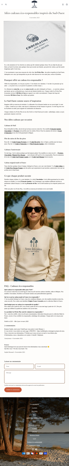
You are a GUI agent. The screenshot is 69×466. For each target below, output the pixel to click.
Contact (34, 428)
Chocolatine (8, 131)
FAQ (34, 421)
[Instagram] (33, 449)
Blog (34, 414)
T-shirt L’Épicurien (21, 144)
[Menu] (2, 4)
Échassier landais (55, 129)
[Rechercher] (6, 4)
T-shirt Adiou (58, 166)
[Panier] (67, 4)
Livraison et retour (34, 425)
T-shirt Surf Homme (38, 157)
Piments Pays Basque (18, 155)
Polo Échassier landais (37, 144)
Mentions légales (34, 435)
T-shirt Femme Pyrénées (19, 142)
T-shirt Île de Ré (35, 142)
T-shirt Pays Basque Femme (14, 168)
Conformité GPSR (34, 445)
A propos (34, 408)
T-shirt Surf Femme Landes (20, 157)
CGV (34, 438)
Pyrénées (16, 131)
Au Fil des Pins (37, 459)
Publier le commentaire (12, 389)
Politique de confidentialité (34, 442)
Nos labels (34, 411)
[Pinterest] (36, 449)
